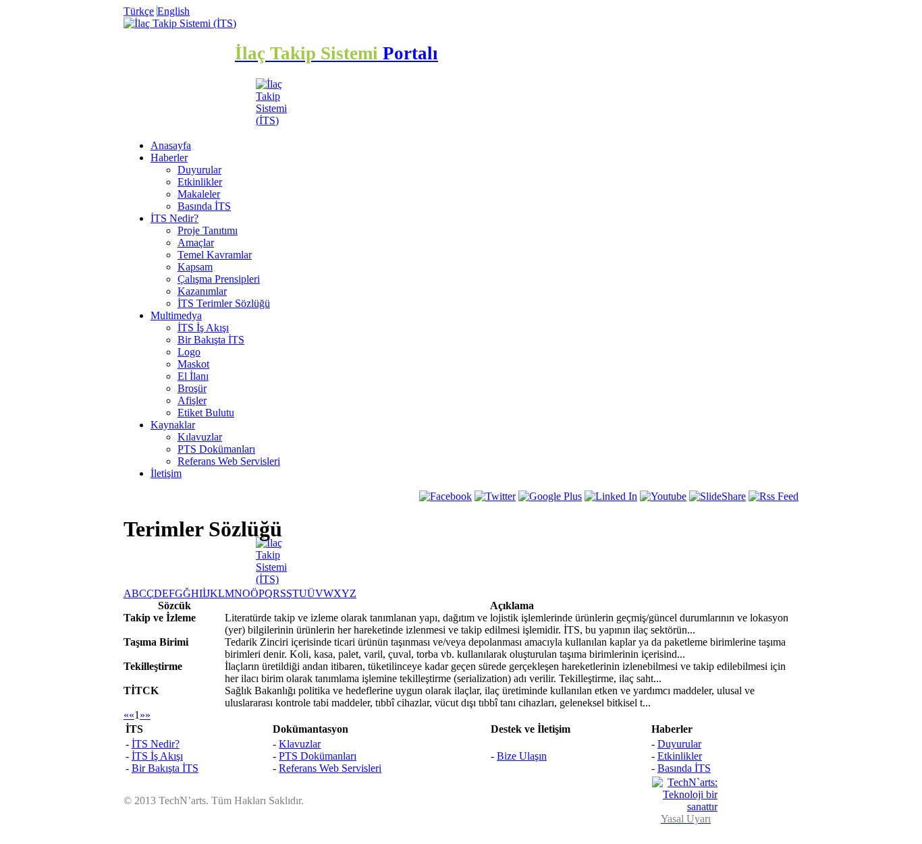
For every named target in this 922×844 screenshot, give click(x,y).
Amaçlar (196, 242)
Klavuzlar (300, 744)
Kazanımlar (202, 291)
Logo (189, 352)
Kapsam (195, 267)
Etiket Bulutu (206, 412)
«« (129, 715)
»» (145, 715)
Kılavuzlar (200, 437)
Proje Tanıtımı (208, 230)
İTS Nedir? (174, 218)
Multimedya (176, 315)
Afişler (192, 400)
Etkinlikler (200, 182)
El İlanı (193, 376)
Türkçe (139, 11)
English (173, 11)
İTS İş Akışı (203, 327)
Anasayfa (171, 145)
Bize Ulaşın (522, 756)
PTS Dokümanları (216, 449)
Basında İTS (204, 206)
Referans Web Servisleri (229, 461)
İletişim (166, 473)
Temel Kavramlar (215, 254)
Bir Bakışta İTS (211, 339)
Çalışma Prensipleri (219, 279)
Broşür (192, 388)
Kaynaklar (173, 424)
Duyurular (199, 169)
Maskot (193, 364)
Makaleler (199, 194)
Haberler (169, 157)
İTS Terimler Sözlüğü (224, 303)
